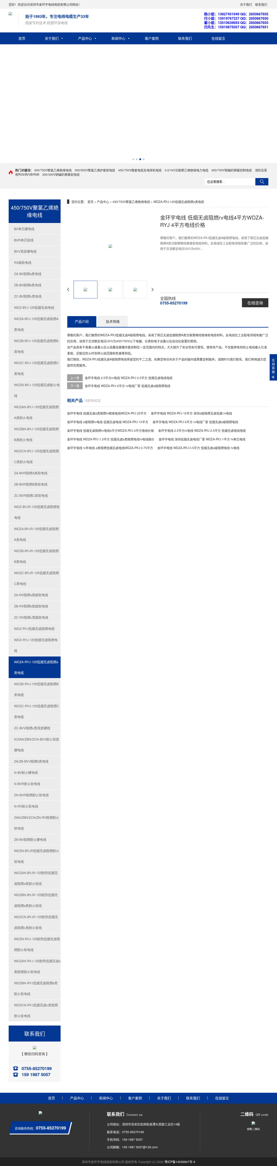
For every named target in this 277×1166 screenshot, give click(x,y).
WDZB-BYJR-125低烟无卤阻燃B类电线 (36, 556)
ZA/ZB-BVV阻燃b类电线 (31, 761)
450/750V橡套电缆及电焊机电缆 (140, 170)
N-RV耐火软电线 (26, 806)
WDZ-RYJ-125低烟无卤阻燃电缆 (36, 645)
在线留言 (218, 38)
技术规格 (113, 321)
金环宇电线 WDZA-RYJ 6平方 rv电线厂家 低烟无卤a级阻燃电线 (127, 386)
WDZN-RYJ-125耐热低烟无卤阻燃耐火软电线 (37, 944)
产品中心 (85, 38)
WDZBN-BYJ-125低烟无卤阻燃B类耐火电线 (36, 434)
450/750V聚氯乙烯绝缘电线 (53, 170)
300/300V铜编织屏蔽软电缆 (61, 174)
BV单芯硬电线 (24, 228)
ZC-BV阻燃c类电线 (28, 296)
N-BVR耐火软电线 (27, 783)
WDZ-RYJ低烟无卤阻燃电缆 (34, 628)
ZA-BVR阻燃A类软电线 (30, 473)
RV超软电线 (22, 262)
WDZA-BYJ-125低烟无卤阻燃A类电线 (36, 324)
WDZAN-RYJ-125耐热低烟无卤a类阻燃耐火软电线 (37, 966)
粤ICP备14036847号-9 (179, 1162)
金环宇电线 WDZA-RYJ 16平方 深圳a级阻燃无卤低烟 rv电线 (191, 413)
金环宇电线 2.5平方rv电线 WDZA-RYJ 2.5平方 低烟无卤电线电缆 (128, 378)
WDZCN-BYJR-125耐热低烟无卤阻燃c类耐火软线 (36, 922)
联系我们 (261, 4)
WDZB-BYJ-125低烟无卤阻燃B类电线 (36, 346)
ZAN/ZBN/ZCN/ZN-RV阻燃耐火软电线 (36, 822)
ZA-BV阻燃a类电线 (27, 273)
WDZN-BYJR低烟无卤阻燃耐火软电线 (36, 856)
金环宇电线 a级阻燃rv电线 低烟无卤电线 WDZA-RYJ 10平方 (107, 422)
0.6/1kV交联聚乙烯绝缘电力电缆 (186, 170)
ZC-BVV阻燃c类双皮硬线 (32, 728)
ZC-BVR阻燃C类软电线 (31, 495)
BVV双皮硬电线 (25, 251)
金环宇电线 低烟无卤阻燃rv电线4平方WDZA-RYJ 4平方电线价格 (110, 430)
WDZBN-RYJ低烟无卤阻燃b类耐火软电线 (36, 988)
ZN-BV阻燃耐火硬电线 (30, 839)
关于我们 (246, 4)
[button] (133, 159)
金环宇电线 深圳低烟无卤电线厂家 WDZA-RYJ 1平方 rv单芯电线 (202, 439)
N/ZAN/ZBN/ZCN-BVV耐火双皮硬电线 (36, 744)
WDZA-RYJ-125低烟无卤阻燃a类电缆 (36, 667)
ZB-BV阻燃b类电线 (27, 285)
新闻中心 (118, 38)
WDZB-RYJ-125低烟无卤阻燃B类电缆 (36, 689)
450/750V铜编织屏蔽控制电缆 (231, 170)
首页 (21, 38)
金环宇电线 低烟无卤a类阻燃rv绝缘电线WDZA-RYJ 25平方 (107, 413)
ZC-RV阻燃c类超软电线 (31, 617)
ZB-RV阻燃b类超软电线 (31, 606)
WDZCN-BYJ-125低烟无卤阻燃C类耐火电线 (36, 456)
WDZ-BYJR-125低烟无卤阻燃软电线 (37, 512)
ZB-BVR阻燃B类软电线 (30, 484)
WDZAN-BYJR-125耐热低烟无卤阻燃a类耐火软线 (36, 878)
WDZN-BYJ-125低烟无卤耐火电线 (37, 390)
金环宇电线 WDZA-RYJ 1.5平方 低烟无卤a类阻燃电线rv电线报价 (110, 439)
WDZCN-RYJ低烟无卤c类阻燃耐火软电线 (36, 1010)
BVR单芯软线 (24, 240)
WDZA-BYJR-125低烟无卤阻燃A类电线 (36, 534)
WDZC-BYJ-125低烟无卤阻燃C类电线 (36, 368)
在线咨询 (255, 303)
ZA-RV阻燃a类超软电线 (31, 595)
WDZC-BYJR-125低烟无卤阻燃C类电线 (36, 578)
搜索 (261, 181)
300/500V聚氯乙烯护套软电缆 (95, 170)
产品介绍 (82, 321)
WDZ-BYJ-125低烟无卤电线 (34, 307)
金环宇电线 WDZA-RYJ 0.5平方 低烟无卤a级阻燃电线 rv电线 (198, 448)
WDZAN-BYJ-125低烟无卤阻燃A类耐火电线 (36, 412)
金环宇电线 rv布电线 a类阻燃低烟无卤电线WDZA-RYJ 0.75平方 (110, 448)
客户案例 (152, 38)
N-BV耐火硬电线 (26, 772)
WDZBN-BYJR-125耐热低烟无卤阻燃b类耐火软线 (36, 900)
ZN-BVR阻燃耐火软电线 (31, 795)
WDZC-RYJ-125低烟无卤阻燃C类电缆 (36, 711)
